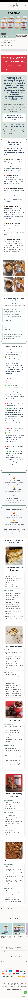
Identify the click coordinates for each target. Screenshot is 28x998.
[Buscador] (4, 6)
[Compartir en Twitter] (8, 908)
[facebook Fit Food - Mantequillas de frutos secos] (11, 956)
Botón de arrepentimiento (14, 989)
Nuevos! (6, 40)
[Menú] (2, 6)
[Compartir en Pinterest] (11, 908)
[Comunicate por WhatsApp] (25, 992)
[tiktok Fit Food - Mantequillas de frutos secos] (15, 956)
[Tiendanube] (14, 992)
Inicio (2, 40)
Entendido (24, 996)
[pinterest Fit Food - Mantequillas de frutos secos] (19, 956)
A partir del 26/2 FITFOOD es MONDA (9, 1)
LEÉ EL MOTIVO (22, 1)
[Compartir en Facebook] (5, 908)
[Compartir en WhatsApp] (1, 908)
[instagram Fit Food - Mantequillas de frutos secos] (7, 956)
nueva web (6, 63)
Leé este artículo (16, 67)
